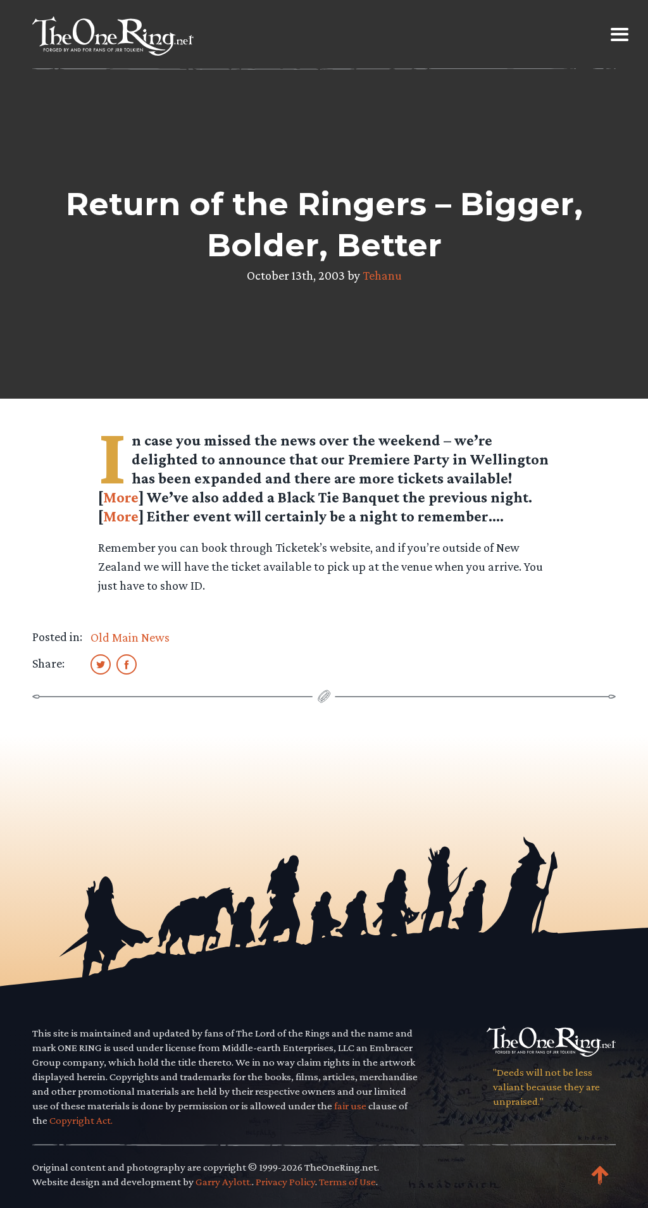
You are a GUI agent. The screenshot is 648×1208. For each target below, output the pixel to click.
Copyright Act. (81, 1120)
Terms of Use (347, 1182)
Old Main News (130, 637)
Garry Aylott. (224, 1182)
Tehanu (382, 275)
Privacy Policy (285, 1182)
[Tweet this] (100, 663)
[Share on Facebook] (126, 663)
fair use (350, 1106)
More (121, 497)
